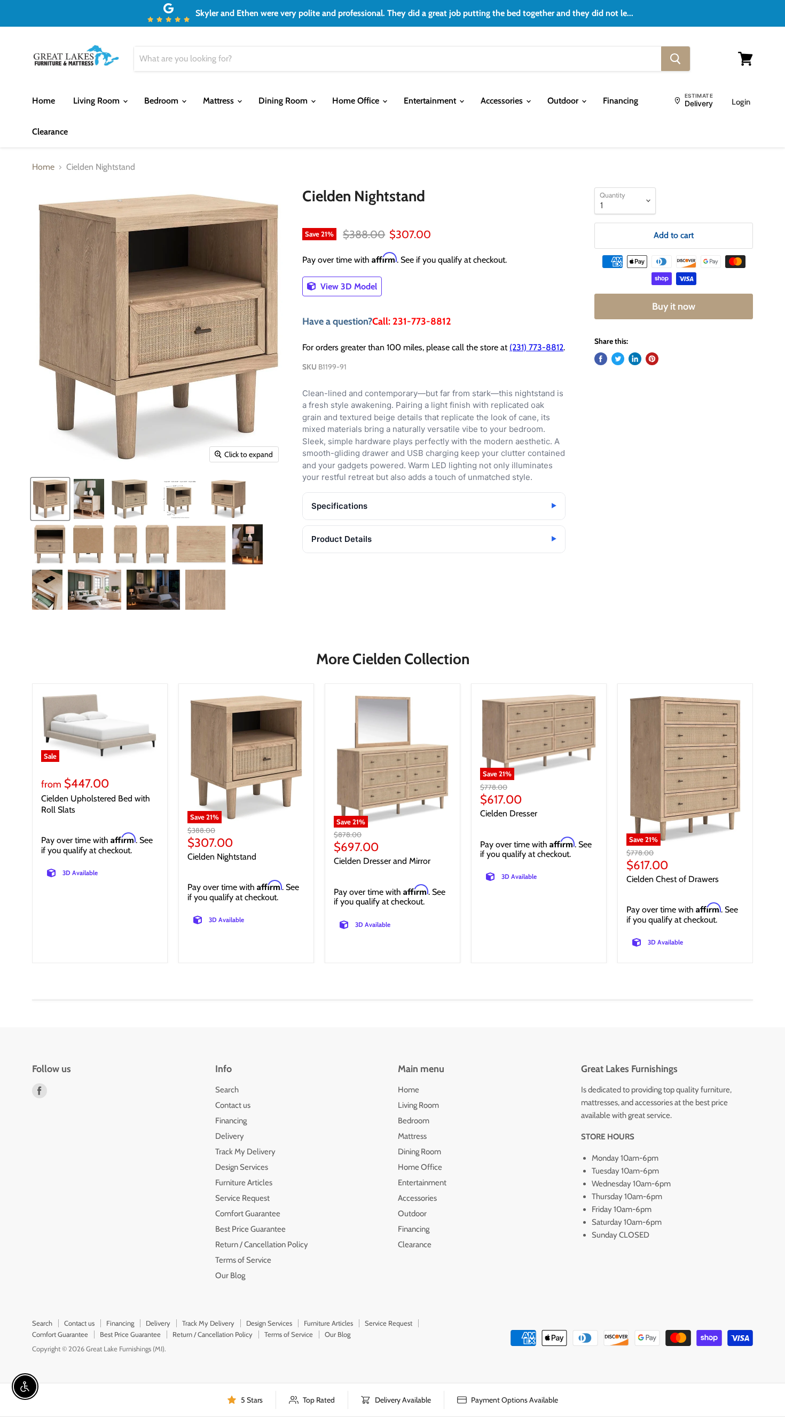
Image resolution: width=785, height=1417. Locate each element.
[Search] (675, 58)
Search (227, 1090)
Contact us (232, 1105)
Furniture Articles (243, 1182)
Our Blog (230, 1275)
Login (741, 102)
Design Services (241, 1167)
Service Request (242, 1198)
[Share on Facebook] (600, 358)
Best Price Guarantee (250, 1229)
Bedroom (162, 101)
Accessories (503, 101)
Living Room (97, 101)
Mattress (219, 101)
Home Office (356, 101)
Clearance (50, 132)
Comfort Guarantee (247, 1213)
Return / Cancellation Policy (261, 1244)
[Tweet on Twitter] (617, 358)
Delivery (229, 1136)
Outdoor (563, 101)
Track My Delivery (245, 1151)
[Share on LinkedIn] (635, 358)
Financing (620, 101)
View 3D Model (347, 286)
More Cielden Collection (392, 659)
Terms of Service (243, 1260)
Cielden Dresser (508, 813)
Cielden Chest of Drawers (672, 879)
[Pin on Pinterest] (652, 358)
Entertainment (431, 101)
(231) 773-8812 (536, 347)
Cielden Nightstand (221, 857)
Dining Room (284, 101)
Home (43, 101)
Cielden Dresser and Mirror (382, 861)
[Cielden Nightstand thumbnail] (50, 499)
